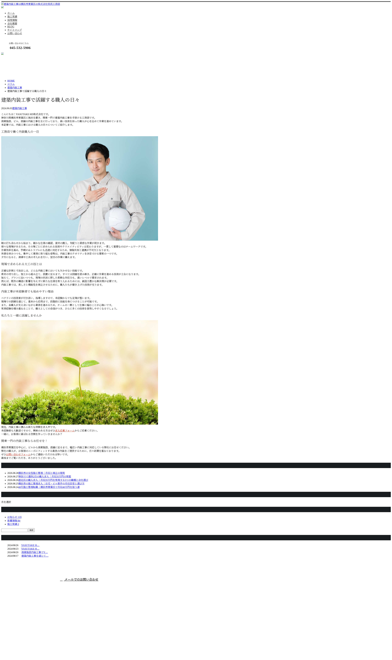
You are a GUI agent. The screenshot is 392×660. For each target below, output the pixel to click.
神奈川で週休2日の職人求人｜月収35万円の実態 (44, 476)
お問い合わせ (14, 33)
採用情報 (12, 20)
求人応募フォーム (65, 430)
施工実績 (12, 16)
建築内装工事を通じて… (34, 556)
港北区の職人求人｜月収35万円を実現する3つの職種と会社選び (53, 480)
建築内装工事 (14, 87)
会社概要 (12, 23)
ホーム (11, 13)
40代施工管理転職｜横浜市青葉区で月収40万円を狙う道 (49, 487)
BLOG (10, 26)
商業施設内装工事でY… (34, 552)
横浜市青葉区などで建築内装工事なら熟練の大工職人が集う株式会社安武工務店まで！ (171, 585)
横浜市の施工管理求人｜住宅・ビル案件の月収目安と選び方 (51, 483)
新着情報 (13, 520)
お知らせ (14, 517)
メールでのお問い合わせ (81, 579)
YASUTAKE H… (30, 545)
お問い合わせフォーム (18, 454)
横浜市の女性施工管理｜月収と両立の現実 (41, 473)
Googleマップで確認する (15, 634)
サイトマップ (14, 30)
